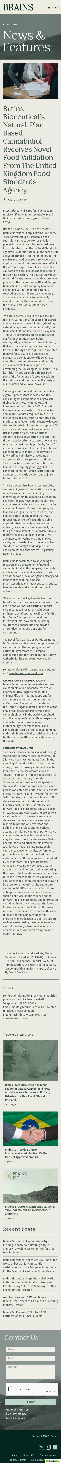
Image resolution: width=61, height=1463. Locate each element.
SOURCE (8, 988)
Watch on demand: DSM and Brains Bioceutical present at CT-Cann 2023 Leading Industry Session (30, 1301)
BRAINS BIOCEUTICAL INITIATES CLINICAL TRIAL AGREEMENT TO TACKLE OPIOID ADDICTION (30, 1210)
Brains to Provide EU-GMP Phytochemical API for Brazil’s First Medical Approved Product (26, 1153)
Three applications (22, 267)
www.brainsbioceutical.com (26, 673)
